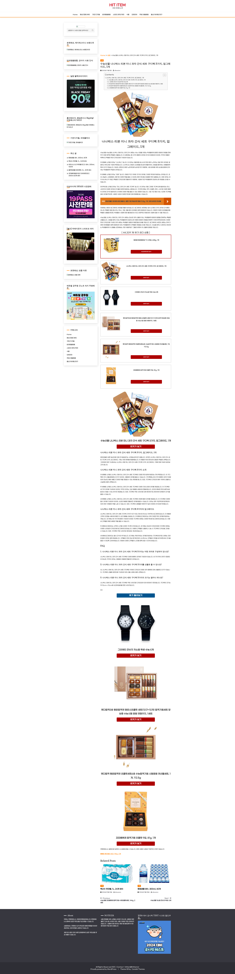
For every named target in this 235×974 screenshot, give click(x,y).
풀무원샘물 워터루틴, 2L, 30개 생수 (80, 170)
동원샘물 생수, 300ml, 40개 (149, 889)
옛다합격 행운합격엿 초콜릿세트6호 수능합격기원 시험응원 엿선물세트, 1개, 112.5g (130, 86)
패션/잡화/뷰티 (85, 14)
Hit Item (117, 5)
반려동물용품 (106, 14)
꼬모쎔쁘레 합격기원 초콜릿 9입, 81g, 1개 (119, 88)
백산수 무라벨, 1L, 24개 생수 (111, 889)
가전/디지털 (96, 14)
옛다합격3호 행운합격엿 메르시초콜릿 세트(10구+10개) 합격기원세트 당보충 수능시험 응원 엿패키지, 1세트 (136, 84)
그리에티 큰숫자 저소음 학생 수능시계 (118, 82)
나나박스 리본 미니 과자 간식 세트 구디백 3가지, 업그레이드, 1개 (125, 78)
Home (75, 14)
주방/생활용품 (144, 14)
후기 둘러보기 (135, 595)
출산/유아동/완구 (156, 14)
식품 (127, 14)
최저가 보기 (146, 277)
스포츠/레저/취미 (118, 14)
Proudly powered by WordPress (104, 969)
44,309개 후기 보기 (146, 251)
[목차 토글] (164, 75)
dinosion (117, 70)
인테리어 (134, 14)
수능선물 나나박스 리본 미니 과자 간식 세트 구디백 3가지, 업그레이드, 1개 (127, 80)
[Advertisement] (135, 36)
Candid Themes (138, 969)
